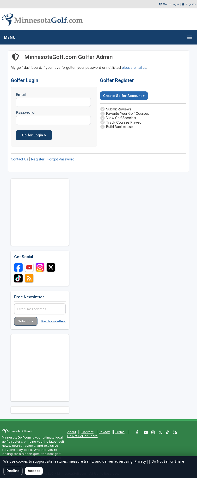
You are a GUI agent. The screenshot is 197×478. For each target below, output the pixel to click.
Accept (34, 471)
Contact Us (19, 159)
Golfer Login (171, 4)
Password (25, 112)
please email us (134, 67)
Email (21, 94)
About (71, 432)
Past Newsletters (53, 321)
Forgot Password (61, 159)
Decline (12, 471)
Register (190, 4)
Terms (119, 432)
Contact (87, 432)
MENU (10, 37)
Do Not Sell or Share (82, 436)
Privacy (104, 432)
